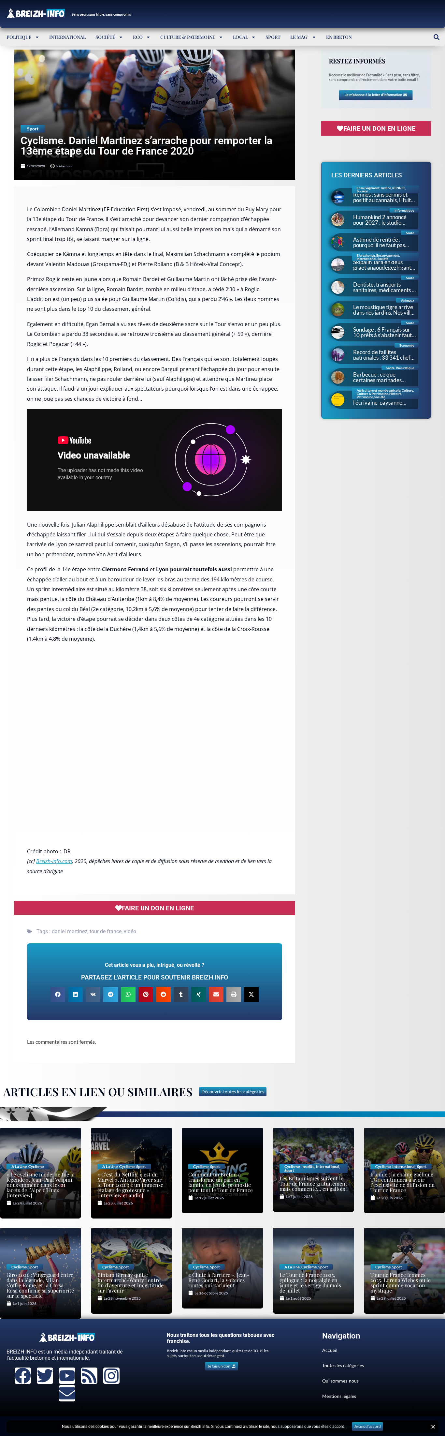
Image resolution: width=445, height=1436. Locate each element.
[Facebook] (23, 1376)
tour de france (106, 931)
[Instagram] (111, 1376)
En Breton (339, 37)
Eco (138, 37)
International (67, 37)
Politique (19, 37)
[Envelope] (67, 1393)
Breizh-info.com (54, 861)
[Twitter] (45, 1376)
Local (240, 37)
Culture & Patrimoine (187, 37)
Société (105, 37)
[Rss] (89, 1376)
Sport (273, 37)
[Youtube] (67, 1376)
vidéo (130, 931)
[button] (436, 37)
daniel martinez (69, 931)
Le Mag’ (299, 37)
